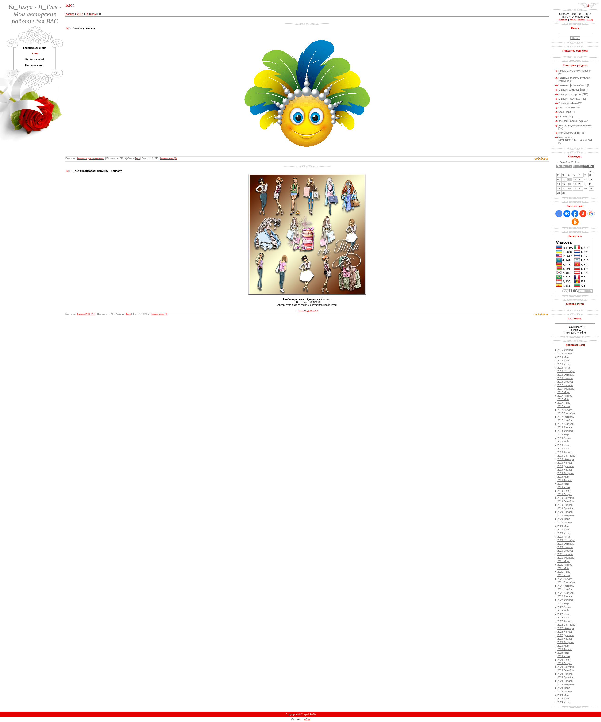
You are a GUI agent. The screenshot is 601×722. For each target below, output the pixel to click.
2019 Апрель (564, 480)
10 (563, 179)
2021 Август (564, 578)
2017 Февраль (565, 388)
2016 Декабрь (565, 381)
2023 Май (563, 652)
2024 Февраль (565, 684)
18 (569, 184)
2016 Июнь (563, 360)
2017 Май (563, 399)
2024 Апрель (564, 691)
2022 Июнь (563, 614)
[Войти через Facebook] (574, 213)
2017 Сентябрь (566, 413)
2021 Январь (565, 554)
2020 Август (564, 536)
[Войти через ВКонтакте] (566, 213)
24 (563, 188)
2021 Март (563, 561)
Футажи (562, 116)
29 (590, 188)
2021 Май (563, 568)
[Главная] (588, 3)
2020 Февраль (565, 515)
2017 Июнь (563, 402)
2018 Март (563, 434)
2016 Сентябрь (566, 371)
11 (569, 179)
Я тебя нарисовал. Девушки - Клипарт (97, 170)
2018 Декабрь (565, 466)
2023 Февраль (565, 642)
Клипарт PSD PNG (86, 314)
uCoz (307, 719)
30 (558, 193)
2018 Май (563, 441)
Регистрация (577, 19)
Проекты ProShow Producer (574, 70)
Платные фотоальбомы (572, 85)
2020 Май (563, 526)
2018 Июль (563, 448)
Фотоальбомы (566, 107)
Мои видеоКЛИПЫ (569, 132)
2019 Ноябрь (565, 504)
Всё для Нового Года (570, 120)
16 (558, 184)
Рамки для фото (568, 103)
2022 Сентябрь (566, 624)
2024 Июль (563, 702)
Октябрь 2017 (568, 162)
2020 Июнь (563, 529)
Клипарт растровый (570, 89)
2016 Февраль (565, 350)
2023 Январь (565, 638)
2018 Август (564, 452)
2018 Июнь (563, 445)
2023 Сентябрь (566, 666)
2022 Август (564, 621)
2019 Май (563, 483)
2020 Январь (565, 512)
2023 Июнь (563, 656)
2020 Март (563, 519)
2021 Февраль (565, 557)
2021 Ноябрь (565, 589)
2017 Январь (565, 385)
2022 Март (563, 603)
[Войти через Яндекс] (582, 213)
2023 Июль (563, 659)
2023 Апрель (564, 649)
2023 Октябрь (565, 670)
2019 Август (564, 494)
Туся (137, 158)
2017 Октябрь (565, 416)
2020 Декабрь (565, 550)
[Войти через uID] (558, 213)
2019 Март (563, 476)
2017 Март (563, 392)
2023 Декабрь (565, 677)
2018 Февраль (565, 431)
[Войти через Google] (591, 213)
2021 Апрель (564, 564)
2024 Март (563, 688)
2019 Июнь (563, 487)
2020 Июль (563, 533)
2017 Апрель (564, 395)
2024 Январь (565, 681)
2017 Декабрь (565, 423)
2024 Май (563, 695)
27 (580, 188)
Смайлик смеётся (84, 28)
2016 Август (564, 367)
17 (563, 184)
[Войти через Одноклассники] (575, 221)
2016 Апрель (564, 353)
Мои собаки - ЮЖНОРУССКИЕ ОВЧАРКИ (575, 138)
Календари (564, 112)
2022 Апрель (564, 607)
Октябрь (91, 13)
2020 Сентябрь (566, 540)
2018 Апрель (564, 438)
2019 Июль (563, 490)
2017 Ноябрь (565, 420)
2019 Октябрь (565, 501)
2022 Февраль (565, 600)
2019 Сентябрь (566, 497)
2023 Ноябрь (565, 673)
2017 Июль (563, 406)
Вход (590, 19)
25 (569, 188)
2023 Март (563, 645)
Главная (69, 13)
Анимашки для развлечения (90, 158)
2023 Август (564, 663)
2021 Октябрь (565, 585)
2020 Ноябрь (565, 547)
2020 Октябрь (565, 543)
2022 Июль (563, 617)
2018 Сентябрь (566, 455)
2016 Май (563, 357)
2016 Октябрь (565, 374)
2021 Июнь (563, 571)
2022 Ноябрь (565, 631)
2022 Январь (565, 596)
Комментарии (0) (168, 158)
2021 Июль (563, 575)
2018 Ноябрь (565, 462)
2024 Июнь (563, 698)
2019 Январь (565, 469)
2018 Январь (565, 427)
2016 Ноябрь (565, 378)
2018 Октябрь (565, 459)
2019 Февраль (565, 473)
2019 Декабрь (565, 508)
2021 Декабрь (565, 592)
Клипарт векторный (569, 94)
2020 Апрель (564, 522)
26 (574, 188)
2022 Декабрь (565, 635)
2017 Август (564, 409)
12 (574, 179)
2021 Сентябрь (566, 582)
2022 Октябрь (565, 628)
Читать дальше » (308, 310)
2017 (80, 13)
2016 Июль (563, 364)
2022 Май (563, 610)
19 (574, 184)
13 (580, 179)
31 (563, 193)
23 (558, 188)
